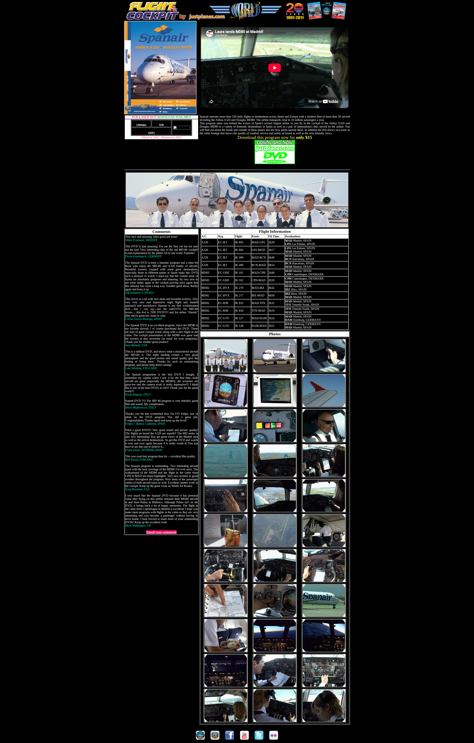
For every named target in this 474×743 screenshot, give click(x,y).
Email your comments (161, 532)
